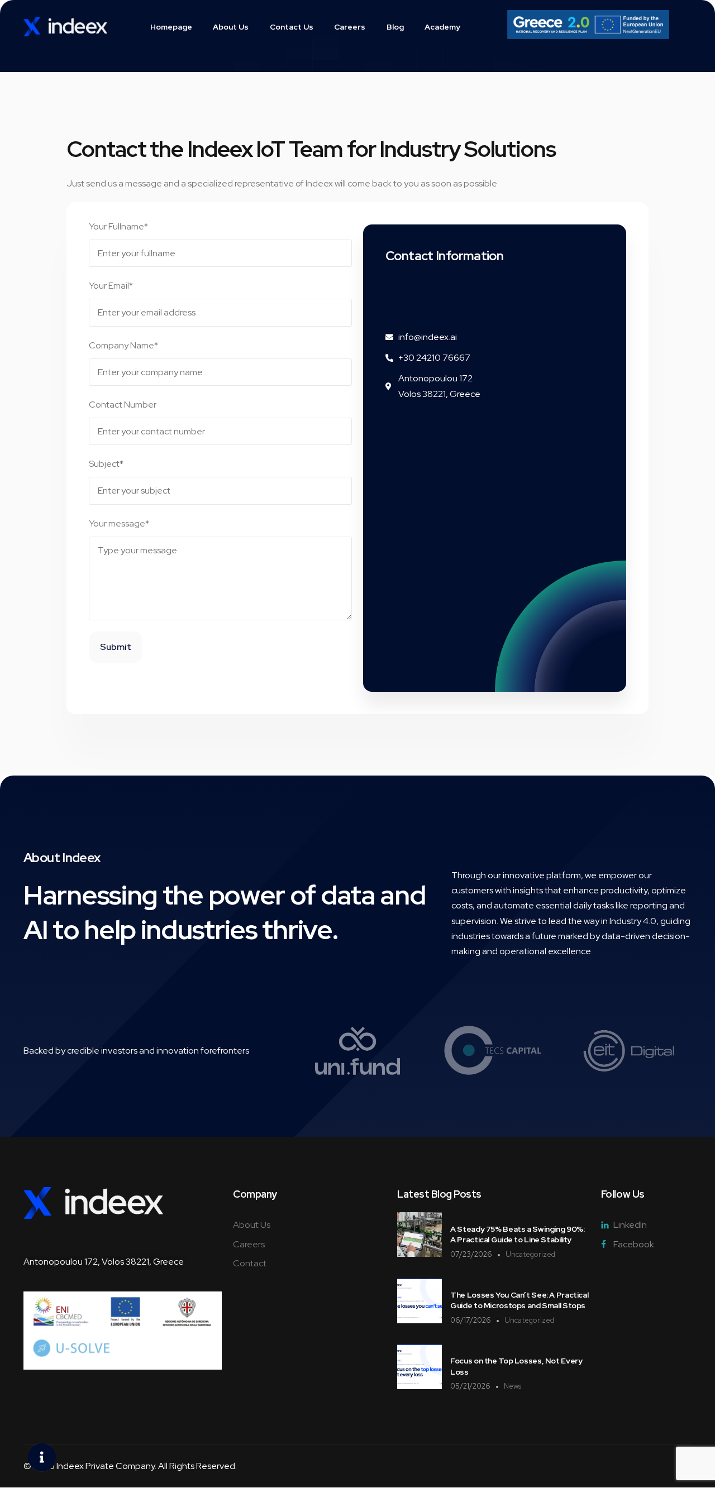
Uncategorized (530, 1254)
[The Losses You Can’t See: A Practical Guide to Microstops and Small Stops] (419, 1320)
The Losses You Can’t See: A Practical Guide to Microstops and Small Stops (519, 1300)
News (512, 1386)
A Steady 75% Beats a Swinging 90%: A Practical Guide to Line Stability (517, 1234)
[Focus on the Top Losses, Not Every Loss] (419, 1386)
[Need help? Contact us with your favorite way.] (42, 1457)
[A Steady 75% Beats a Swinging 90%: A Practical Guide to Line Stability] (419, 1254)
